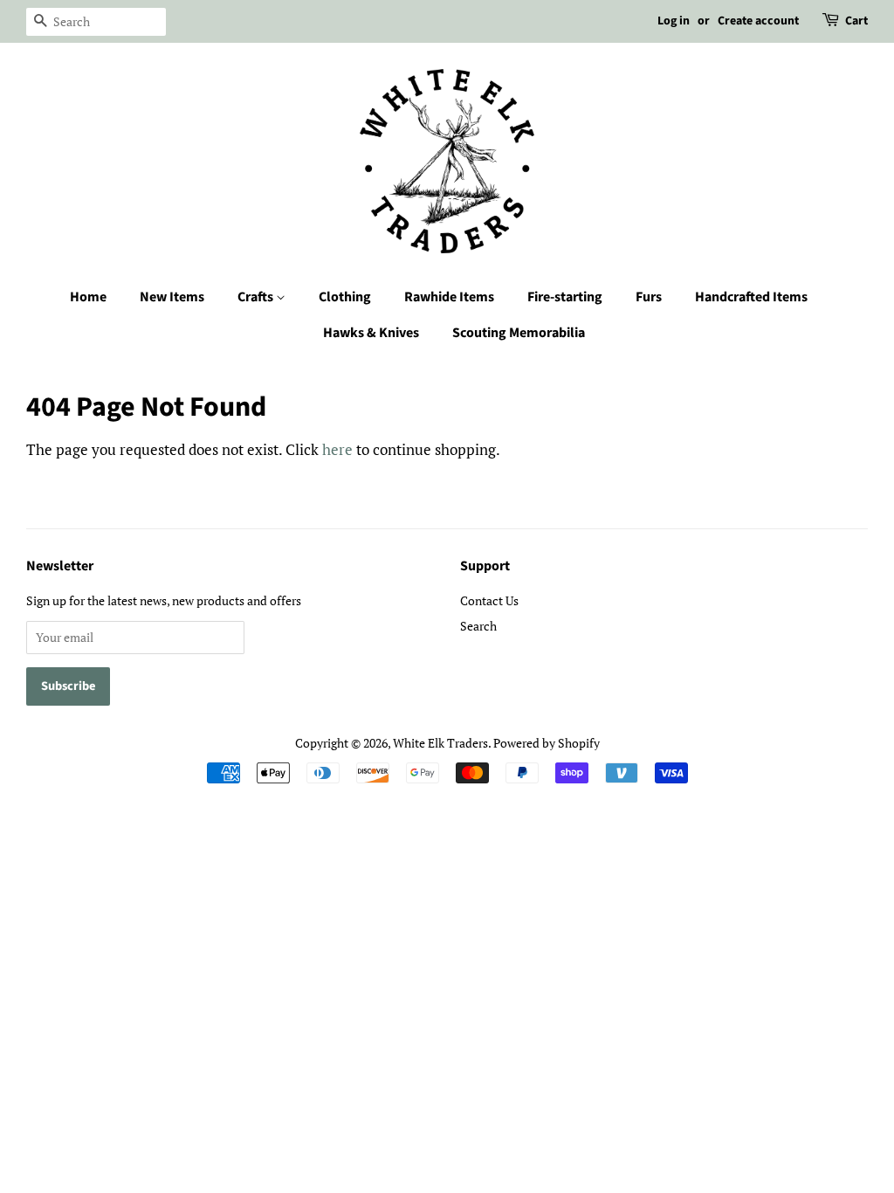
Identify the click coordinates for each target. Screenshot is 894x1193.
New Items (172, 297)
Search (478, 625)
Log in (673, 21)
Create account (758, 21)
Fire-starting (564, 297)
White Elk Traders (440, 742)
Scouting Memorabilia (518, 332)
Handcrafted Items (751, 297)
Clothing (345, 297)
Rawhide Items (449, 297)
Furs (649, 297)
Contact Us (489, 600)
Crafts (256, 297)
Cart (856, 21)
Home (88, 297)
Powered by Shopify (546, 742)
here (337, 449)
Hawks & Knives (371, 332)
